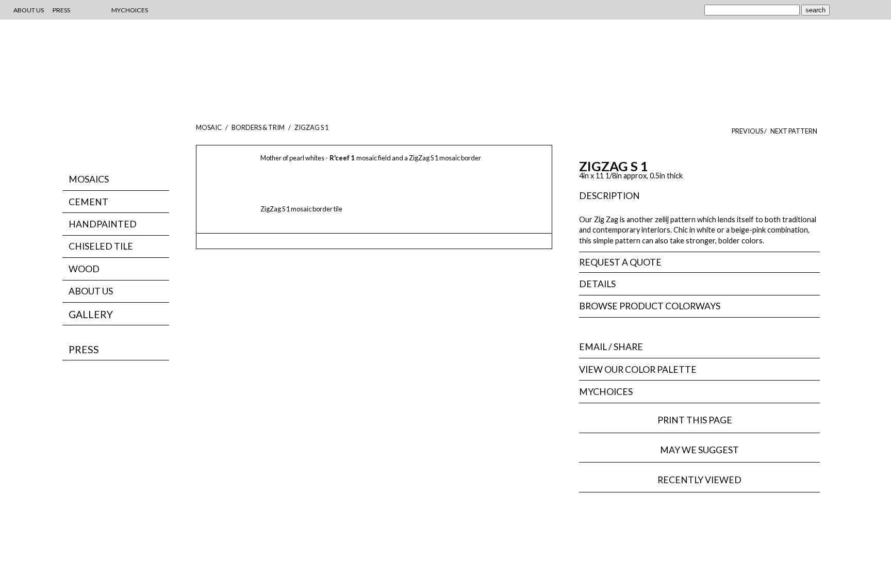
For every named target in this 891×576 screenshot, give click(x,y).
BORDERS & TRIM (258, 127)
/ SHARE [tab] (611, 346)
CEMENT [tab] (88, 201)
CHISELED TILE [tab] (101, 246)
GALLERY (91, 314)
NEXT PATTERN (793, 131)
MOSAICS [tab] (89, 179)
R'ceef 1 (341, 158)
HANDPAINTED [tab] (103, 224)
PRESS (84, 349)
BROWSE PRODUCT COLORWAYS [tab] (649, 306)
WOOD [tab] (84, 269)
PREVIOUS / (750, 131)
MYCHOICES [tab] (606, 391)
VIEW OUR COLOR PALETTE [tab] (638, 369)
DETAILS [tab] (597, 283)
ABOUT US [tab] (91, 291)
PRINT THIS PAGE (699, 420)
